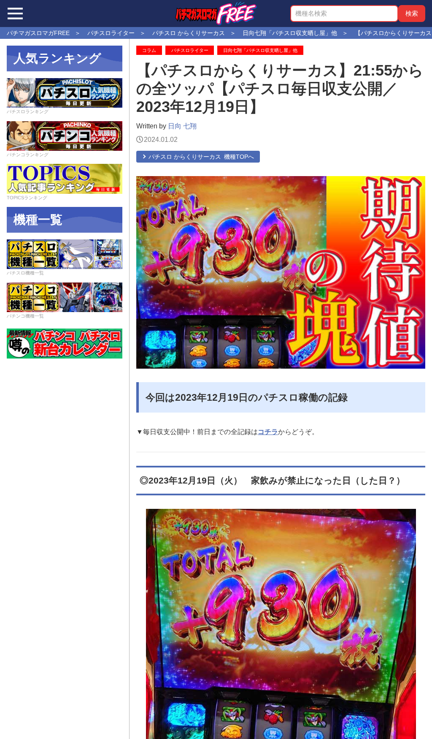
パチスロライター (189, 50)
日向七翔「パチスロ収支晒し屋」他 (260, 50)
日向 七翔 (182, 126)
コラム (149, 50)
